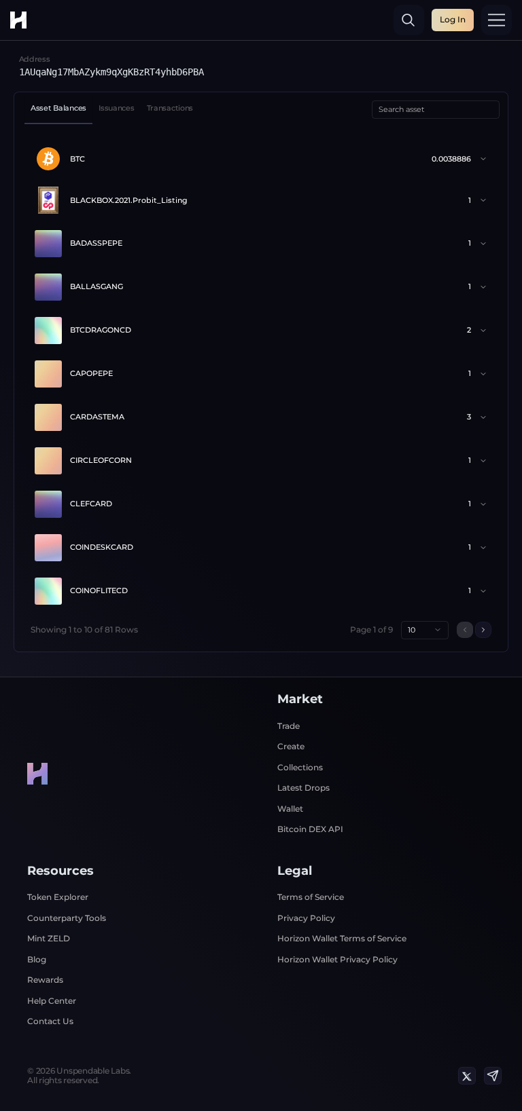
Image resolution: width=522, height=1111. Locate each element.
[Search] (409, 20)
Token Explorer (57, 897)
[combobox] (425, 630)
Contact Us (50, 1021)
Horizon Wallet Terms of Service (341, 938)
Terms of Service (310, 897)
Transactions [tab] (170, 108)
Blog (36, 959)
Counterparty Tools (66, 918)
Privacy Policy (306, 918)
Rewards (45, 980)
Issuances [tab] (116, 108)
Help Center (51, 1001)
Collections (300, 767)
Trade (288, 726)
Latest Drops (303, 788)
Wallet (290, 809)
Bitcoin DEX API (310, 829)
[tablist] (111, 109)
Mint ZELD (48, 938)
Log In (453, 19)
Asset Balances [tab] (58, 108)
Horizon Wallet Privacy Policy (337, 959)
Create (290, 746)
